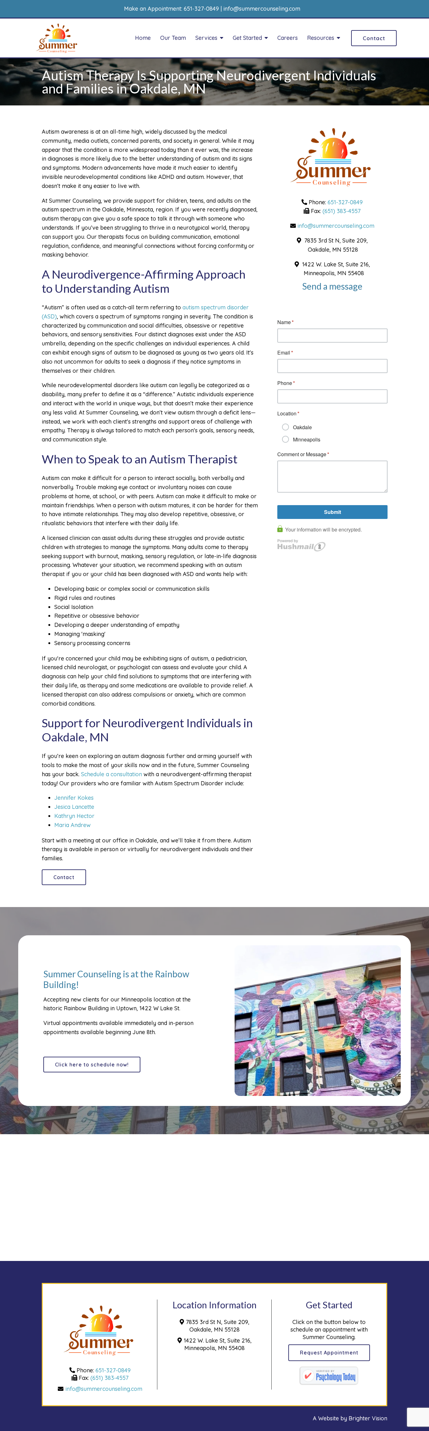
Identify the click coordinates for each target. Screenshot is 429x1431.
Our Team (173, 38)
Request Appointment (329, 1352)
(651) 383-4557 (342, 211)
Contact (374, 38)
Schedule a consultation (111, 774)
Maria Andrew (72, 825)
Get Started (247, 38)
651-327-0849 (201, 8)
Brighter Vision (368, 1418)
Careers (287, 38)
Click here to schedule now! (92, 1064)
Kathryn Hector (74, 816)
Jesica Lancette (74, 806)
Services (206, 38)
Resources (320, 38)
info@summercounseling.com (261, 8)
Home (143, 38)
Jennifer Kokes (74, 797)
